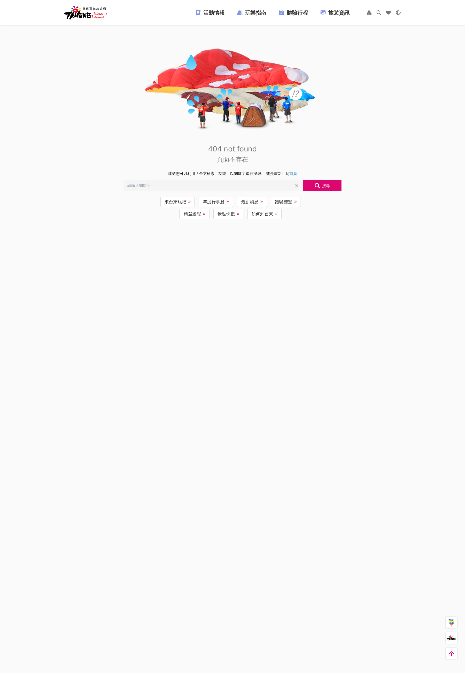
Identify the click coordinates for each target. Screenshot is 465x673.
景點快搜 (226, 213)
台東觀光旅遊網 (85, 12)
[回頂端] (451, 653)
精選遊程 (192, 213)
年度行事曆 (214, 201)
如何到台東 (262, 213)
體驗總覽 (283, 201)
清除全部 (297, 186)
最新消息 (249, 201)
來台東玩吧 (175, 201)
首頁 (293, 173)
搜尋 (326, 185)
